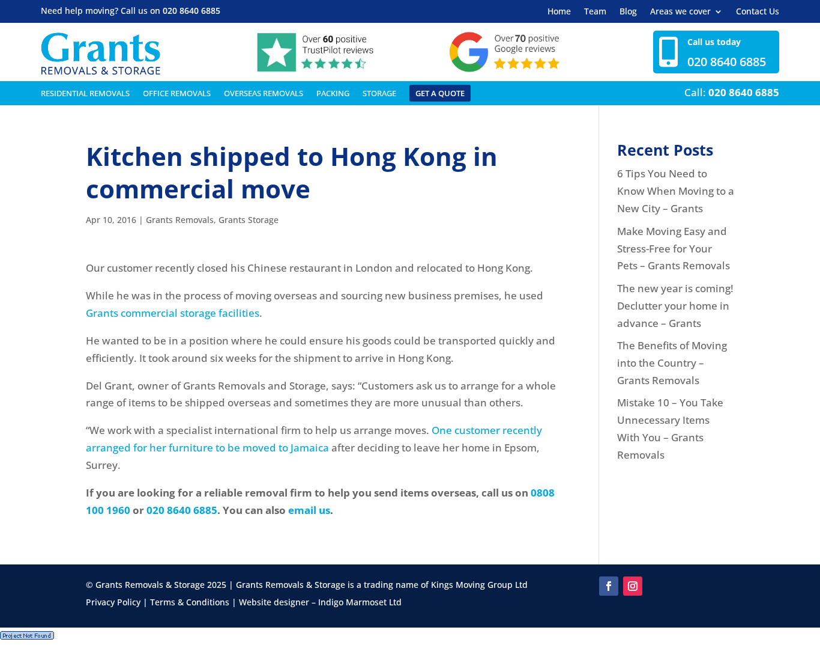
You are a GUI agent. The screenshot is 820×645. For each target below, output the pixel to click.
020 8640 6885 (191, 10)
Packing (332, 94)
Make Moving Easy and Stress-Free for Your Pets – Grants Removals (673, 248)
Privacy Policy (113, 602)
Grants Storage (249, 219)
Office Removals (177, 94)
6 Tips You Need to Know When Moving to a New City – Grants (675, 191)
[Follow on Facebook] (608, 586)
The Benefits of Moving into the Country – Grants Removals (672, 362)
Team (595, 12)
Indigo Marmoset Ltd (360, 602)
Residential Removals (85, 94)
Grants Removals (180, 219)
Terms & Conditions (189, 602)
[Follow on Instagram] (632, 586)
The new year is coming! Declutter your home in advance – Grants (675, 305)
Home (559, 12)
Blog (628, 12)
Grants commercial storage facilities (172, 313)
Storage (379, 94)
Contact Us (757, 12)
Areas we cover (680, 12)
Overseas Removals (263, 94)
